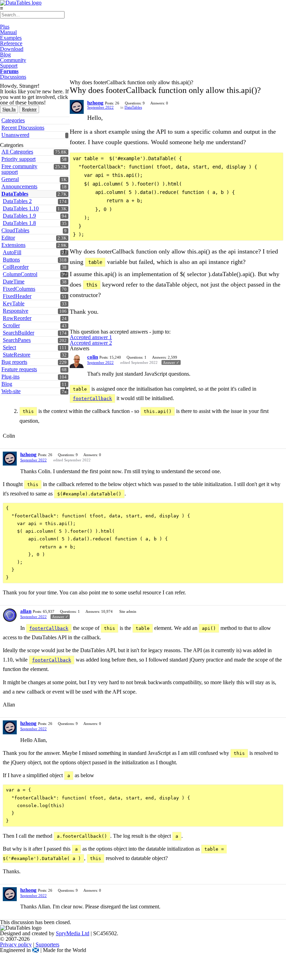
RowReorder (17, 318)
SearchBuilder (18, 333)
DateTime (13, 281)
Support (8, 66)
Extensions (13, 245)
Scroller (11, 325)
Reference (11, 43)
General (10, 179)
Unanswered (15, 135)
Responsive (15, 311)
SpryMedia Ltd (72, 933)
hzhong (95, 103)
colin (92, 357)
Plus (4, 27)
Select (9, 347)
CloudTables (15, 230)
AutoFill (12, 252)
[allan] (10, 615)
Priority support (18, 159)
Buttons (11, 260)
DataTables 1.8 (19, 223)
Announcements (19, 186)
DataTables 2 (17, 201)
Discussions (13, 77)
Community (13, 60)
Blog (5, 54)
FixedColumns (19, 289)
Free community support (19, 169)
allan (25, 611)
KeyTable (13, 303)
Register (29, 109)
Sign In (9, 109)
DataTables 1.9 (19, 216)
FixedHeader (17, 296)
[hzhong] (77, 107)
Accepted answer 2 (91, 343)
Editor (8, 238)
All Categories (17, 152)
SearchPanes (17, 340)
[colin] (77, 361)
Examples (11, 38)
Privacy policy (16, 944)
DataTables (14, 194)
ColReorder (16, 267)
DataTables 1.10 (21, 208)
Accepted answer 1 (91, 337)
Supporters (47, 944)
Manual (8, 32)
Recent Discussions (22, 128)
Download (11, 49)
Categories (13, 120)
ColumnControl (20, 274)
